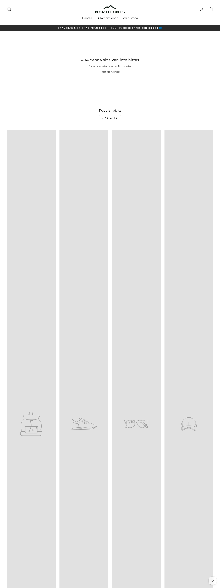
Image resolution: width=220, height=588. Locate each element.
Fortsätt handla (110, 71)
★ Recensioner (107, 18)
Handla (87, 18)
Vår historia (130, 18)
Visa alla (110, 118)
